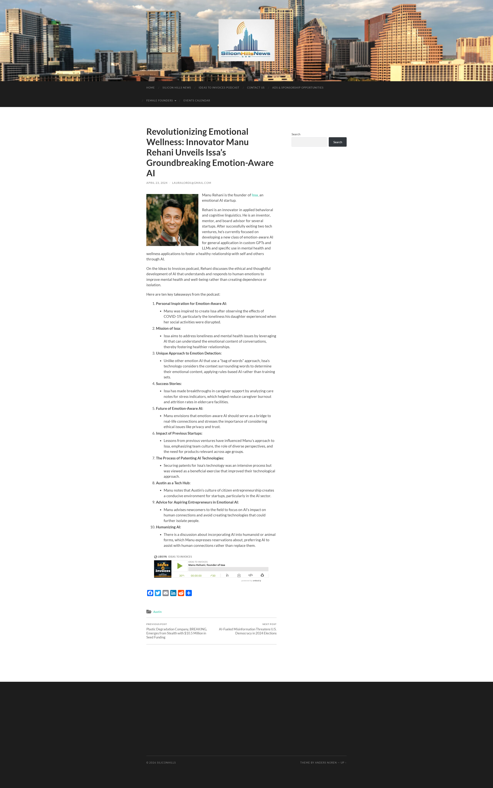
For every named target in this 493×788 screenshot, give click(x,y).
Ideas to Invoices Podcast (219, 87)
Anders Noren (326, 762)
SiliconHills (166, 762)
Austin (157, 611)
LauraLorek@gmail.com (191, 182)
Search (296, 134)
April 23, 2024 (157, 182)
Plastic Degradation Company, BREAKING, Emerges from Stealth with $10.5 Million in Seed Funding (176, 631)
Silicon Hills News (177, 87)
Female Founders (159, 100)
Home (150, 87)
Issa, (255, 195)
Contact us (256, 87)
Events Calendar (197, 100)
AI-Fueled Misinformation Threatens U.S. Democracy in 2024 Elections (248, 629)
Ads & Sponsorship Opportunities (298, 87)
